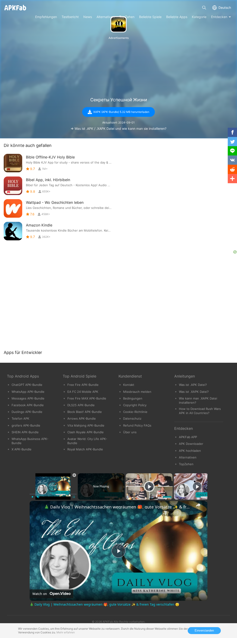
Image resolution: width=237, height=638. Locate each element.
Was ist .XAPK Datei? (194, 391)
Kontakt (128, 385)
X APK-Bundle (21, 449)
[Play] (32, 497)
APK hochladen (190, 450)
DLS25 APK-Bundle (81, 405)
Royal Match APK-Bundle (85, 449)
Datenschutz (132, 418)
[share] (198, 505)
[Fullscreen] (74, 497)
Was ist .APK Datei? (193, 385)
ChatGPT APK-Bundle (27, 385)
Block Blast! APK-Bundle (84, 412)
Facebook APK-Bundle (28, 405)
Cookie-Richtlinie (135, 412)
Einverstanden (204, 630)
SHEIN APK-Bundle (25, 432)
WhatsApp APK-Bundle (28, 391)
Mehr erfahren (65, 632)
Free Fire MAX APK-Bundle (86, 398)
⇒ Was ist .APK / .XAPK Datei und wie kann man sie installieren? (118, 128)
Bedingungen (132, 398)
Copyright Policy (135, 405)
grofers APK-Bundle (26, 425)
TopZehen (186, 464)
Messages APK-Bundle (28, 398)
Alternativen (187, 457)
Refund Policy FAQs (137, 425)
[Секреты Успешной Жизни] (118, 24)
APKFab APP (188, 437)
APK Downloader (191, 444)
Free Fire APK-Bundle (83, 385)
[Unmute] (38, 497)
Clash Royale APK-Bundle (85, 432)
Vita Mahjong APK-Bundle (85, 425)
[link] (37, 508)
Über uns (130, 432)
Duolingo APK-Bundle (27, 412)
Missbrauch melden (137, 391)
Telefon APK (20, 418)
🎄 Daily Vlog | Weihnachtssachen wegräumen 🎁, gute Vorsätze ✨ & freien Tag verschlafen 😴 (118, 507)
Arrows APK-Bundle (81, 418)
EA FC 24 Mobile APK (82, 391)
